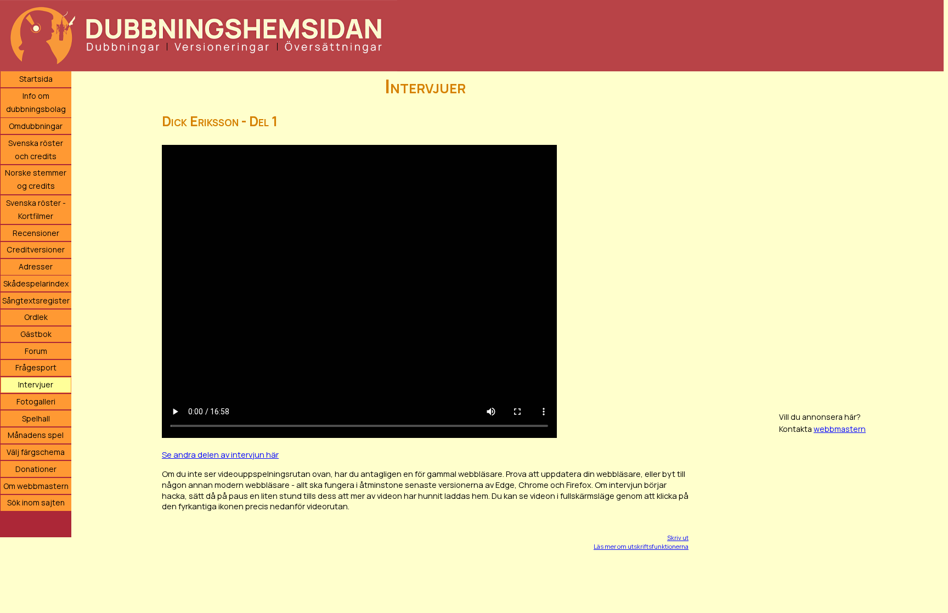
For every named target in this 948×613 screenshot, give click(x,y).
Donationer (36, 469)
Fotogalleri (35, 401)
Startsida (36, 79)
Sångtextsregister (36, 300)
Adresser (36, 266)
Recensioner (36, 233)
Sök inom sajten (36, 502)
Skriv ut (678, 537)
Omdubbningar (36, 126)
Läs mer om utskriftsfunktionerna (641, 546)
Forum (36, 351)
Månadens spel (36, 435)
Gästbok (36, 334)
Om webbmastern (36, 486)
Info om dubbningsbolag (36, 102)
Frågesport (36, 367)
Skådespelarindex (36, 283)
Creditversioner (36, 249)
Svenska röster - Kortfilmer (36, 209)
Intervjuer (35, 384)
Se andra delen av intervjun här (220, 454)
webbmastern (840, 429)
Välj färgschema (36, 452)
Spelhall (36, 418)
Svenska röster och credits (35, 149)
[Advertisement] (861, 236)
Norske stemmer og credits (35, 179)
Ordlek (36, 317)
